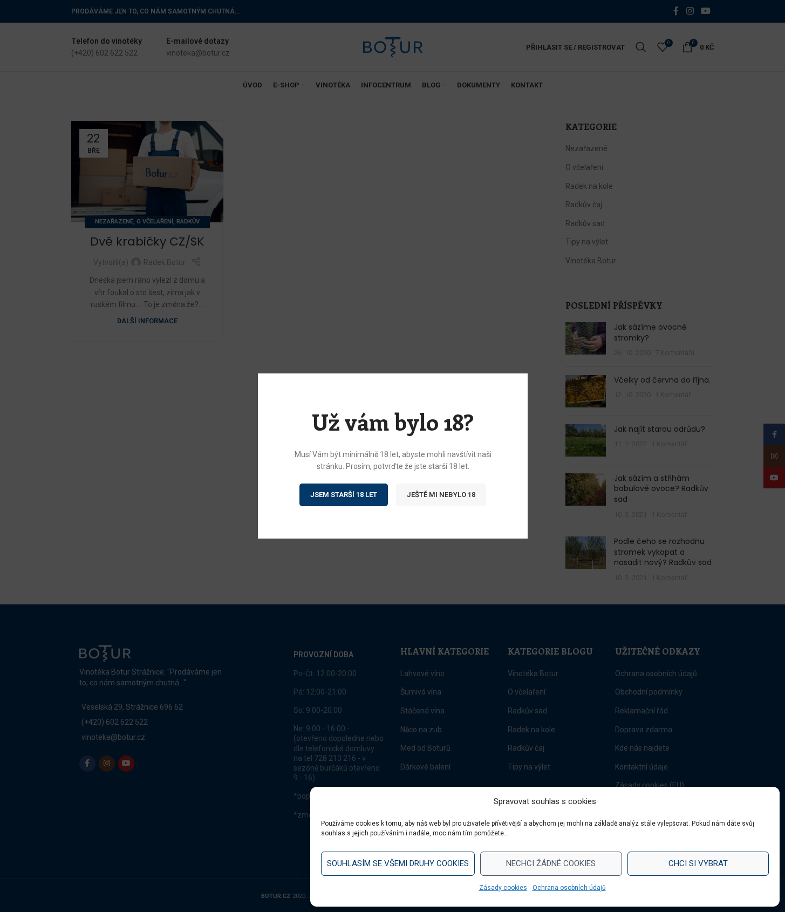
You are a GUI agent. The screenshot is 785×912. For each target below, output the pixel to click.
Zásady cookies (503, 887)
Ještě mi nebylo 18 (441, 495)
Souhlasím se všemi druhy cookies (398, 863)
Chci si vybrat (698, 863)
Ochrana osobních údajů (569, 887)
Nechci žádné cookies (551, 863)
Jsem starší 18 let (343, 495)
